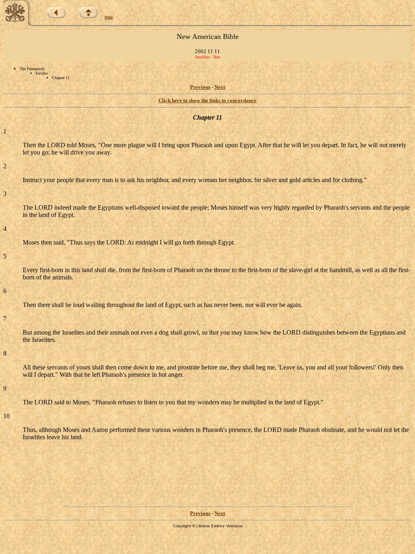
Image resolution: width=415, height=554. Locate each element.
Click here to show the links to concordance (207, 100)
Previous (200, 87)
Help (109, 17)
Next (219, 87)
